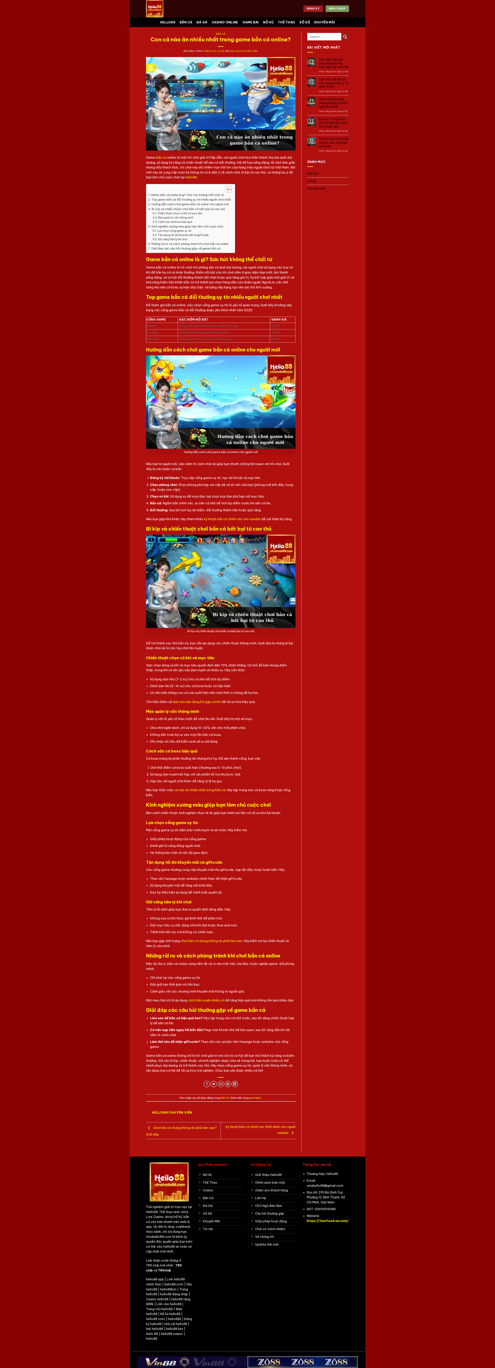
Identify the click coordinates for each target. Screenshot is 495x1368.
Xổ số (304, 22)
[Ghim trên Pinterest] (228, 1084)
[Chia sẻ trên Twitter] (214, 1084)
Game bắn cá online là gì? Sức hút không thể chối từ (187, 195)
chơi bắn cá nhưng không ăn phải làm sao (211, 941)
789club (164, 1270)
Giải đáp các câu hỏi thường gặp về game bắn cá (185, 248)
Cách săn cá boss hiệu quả (175, 222)
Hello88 (167, 22)
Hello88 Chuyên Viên (244, 51)
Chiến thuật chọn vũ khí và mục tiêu (179, 213)
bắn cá (161, 157)
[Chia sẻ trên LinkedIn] (235, 1084)
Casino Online (225, 22)
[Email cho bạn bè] (221, 1084)
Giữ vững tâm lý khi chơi (172, 239)
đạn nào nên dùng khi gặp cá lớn (197, 702)
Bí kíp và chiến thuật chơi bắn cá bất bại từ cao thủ (188, 209)
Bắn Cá (186, 22)
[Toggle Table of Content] (226, 189)
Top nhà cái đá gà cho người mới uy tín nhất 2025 (334, 83)
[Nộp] (345, 36)
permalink (255, 1097)
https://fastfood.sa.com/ (328, 1221)
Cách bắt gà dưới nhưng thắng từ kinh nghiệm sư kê (333, 102)
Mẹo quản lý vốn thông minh (175, 217)
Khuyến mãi (324, 22)
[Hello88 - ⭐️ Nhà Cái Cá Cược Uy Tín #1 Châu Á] (165, 8)
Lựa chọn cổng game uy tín (174, 231)
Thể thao (286, 22)
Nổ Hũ (268, 22)
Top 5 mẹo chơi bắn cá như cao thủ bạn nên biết (334, 142)
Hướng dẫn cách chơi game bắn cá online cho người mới (190, 204)
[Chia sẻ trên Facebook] (207, 1084)
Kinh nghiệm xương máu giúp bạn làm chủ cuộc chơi (187, 226)
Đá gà (201, 22)
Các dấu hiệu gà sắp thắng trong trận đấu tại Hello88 (334, 63)
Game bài (250, 22)
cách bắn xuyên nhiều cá (206, 1000)
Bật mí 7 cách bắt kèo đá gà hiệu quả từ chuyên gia (333, 122)
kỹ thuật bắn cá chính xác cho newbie (232, 519)
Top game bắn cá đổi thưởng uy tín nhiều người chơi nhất (191, 199)
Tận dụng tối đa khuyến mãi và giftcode (183, 235)
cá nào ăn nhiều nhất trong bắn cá (199, 790)
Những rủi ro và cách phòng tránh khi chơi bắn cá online (189, 244)
